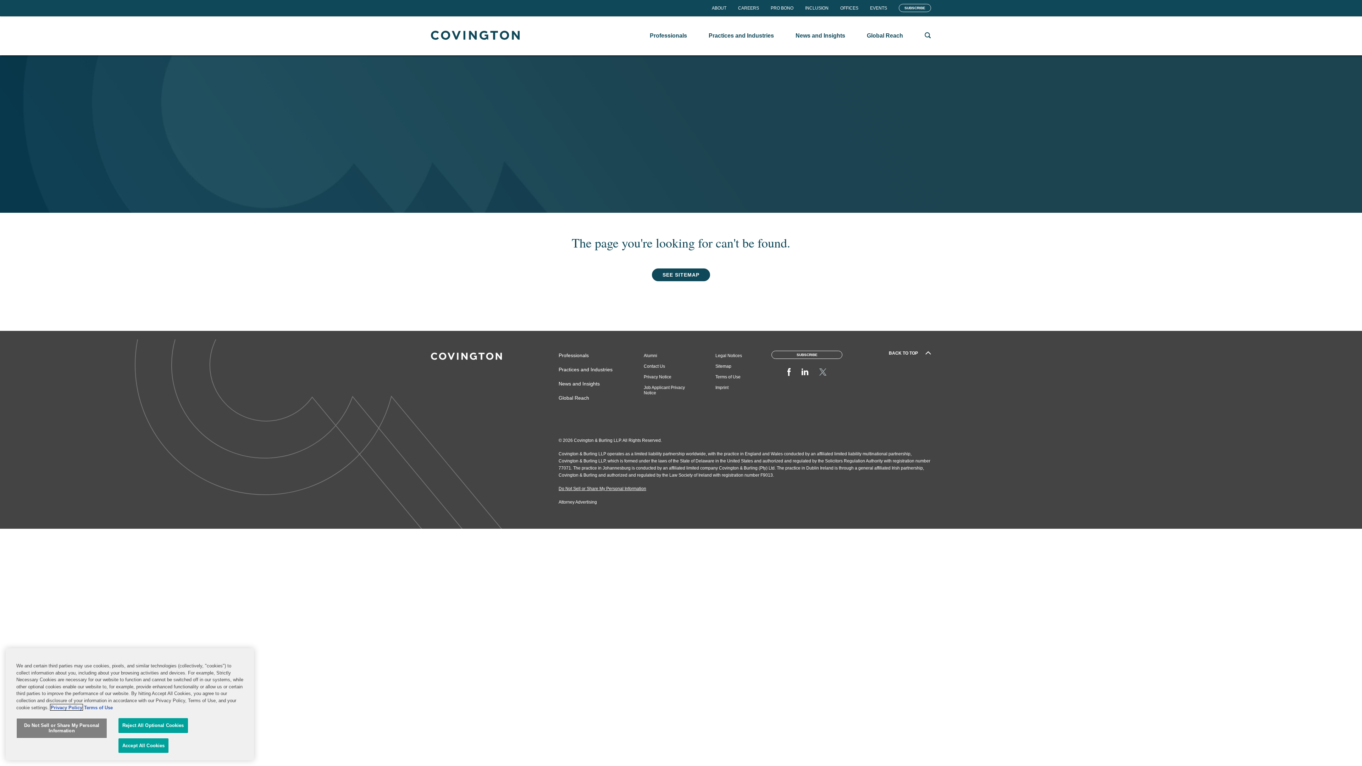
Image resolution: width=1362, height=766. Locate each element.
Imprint (722, 387)
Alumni (650, 355)
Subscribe (914, 8)
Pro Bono (782, 8)
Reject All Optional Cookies (153, 725)
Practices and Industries (586, 369)
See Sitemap (681, 275)
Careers (748, 8)
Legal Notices (728, 355)
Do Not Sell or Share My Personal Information (61, 728)
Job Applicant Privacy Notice (664, 390)
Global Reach (574, 398)
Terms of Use (728, 376)
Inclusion (817, 8)
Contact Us (654, 366)
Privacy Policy (66, 707)
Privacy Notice (657, 376)
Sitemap (723, 366)
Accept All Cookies (143, 745)
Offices (849, 8)
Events (878, 8)
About (719, 8)
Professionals (574, 355)
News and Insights (579, 384)
